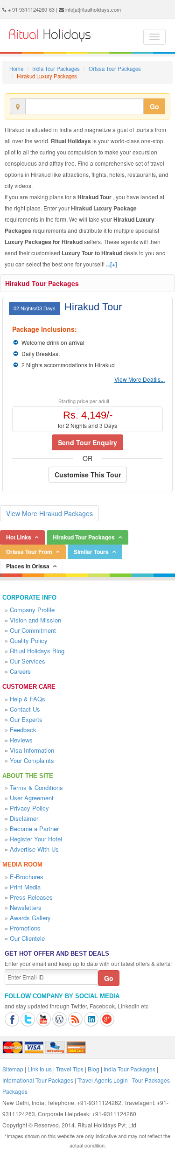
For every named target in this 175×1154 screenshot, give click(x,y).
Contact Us (25, 709)
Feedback (23, 729)
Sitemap (12, 1069)
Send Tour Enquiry (87, 442)
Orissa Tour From (29, 551)
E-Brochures (26, 876)
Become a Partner (34, 828)
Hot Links (18, 537)
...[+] (111, 264)
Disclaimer (24, 818)
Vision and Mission (35, 619)
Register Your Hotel (36, 838)
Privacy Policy (29, 808)
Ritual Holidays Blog (37, 650)
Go (154, 106)
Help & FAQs (27, 698)
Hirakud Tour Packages (42, 283)
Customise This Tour (88, 474)
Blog (93, 1069)
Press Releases (31, 897)
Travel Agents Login (102, 1080)
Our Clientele (27, 938)
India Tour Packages (56, 68)
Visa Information (32, 750)
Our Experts (26, 719)
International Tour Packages (37, 1080)
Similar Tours (91, 551)
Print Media (25, 886)
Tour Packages (151, 1080)
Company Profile (32, 609)
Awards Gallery (30, 917)
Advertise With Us (34, 849)
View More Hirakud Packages (49, 513)
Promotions (25, 927)
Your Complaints (32, 760)
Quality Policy (29, 640)
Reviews (21, 739)
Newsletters (26, 907)
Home (16, 68)
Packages (15, 1091)
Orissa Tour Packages (115, 68)
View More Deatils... (139, 379)
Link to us (40, 1069)
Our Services (27, 661)
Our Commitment (33, 630)
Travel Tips (70, 1069)
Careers (20, 671)
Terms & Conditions (36, 787)
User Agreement (32, 797)
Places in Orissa (27, 566)
